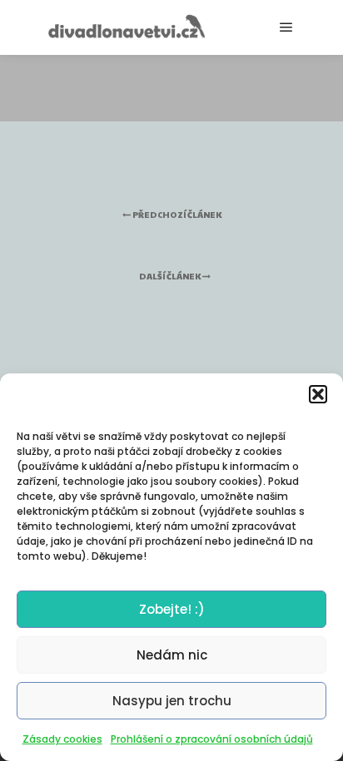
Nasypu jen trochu (171, 700)
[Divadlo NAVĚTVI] (125, 27)
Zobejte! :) (172, 609)
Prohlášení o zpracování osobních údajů (212, 739)
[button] (318, 394)
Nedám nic (172, 655)
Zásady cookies (62, 739)
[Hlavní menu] (286, 27)
